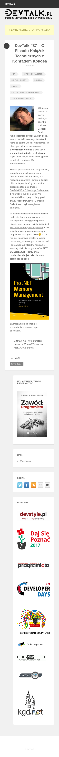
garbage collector (32, 74)
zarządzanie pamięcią (21, 98)
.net (13, 74)
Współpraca (25, 461)
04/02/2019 (29, 65)
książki (14, 86)
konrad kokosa (18, 80)
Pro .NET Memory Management (25, 92)
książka (38, 80)
